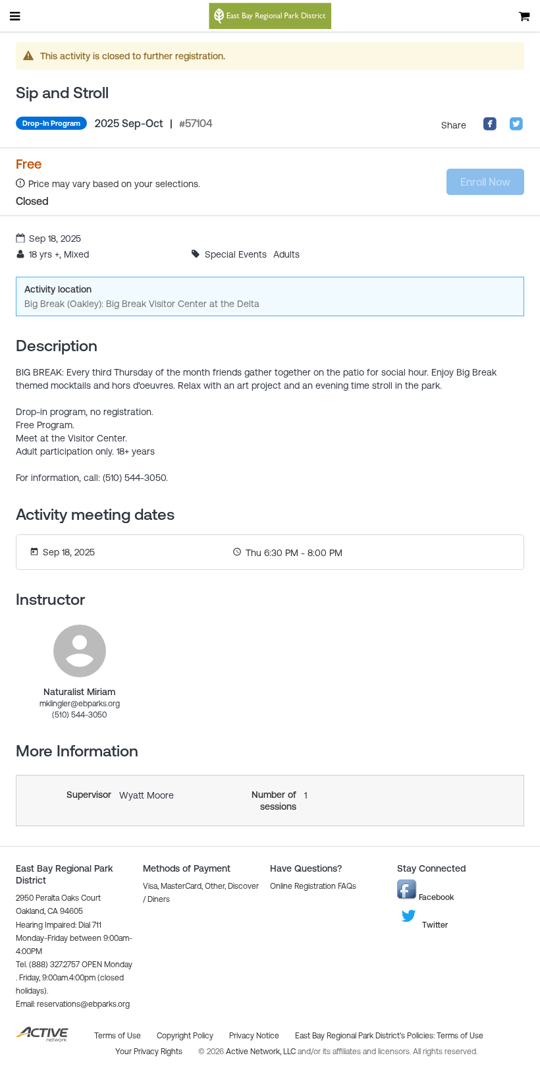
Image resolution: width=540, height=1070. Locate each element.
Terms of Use (460, 1035)
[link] (79, 651)
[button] (73, 1004)
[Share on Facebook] (490, 128)
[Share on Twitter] (516, 128)
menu (16, 16)
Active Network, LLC (262, 1051)
